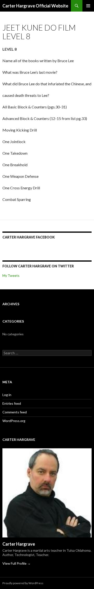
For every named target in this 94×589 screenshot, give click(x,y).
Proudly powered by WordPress (22, 583)
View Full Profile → (16, 563)
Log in (6, 395)
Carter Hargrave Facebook (28, 237)
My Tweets (11, 275)
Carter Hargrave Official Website (35, 5)
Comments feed (14, 412)
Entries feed (11, 403)
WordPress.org (13, 421)
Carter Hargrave (18, 544)
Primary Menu (88, 6)
